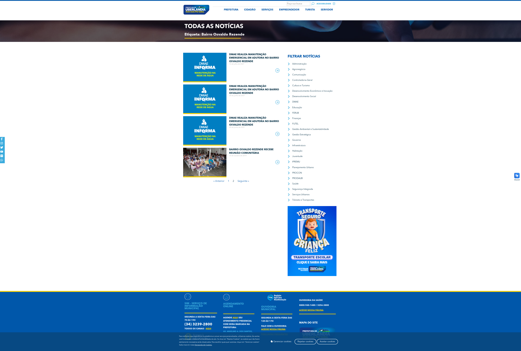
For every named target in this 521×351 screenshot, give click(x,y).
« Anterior (218, 181)
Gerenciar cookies (282, 342)
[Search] (313, 3)
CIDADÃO (250, 10)
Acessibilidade (324, 4)
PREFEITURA (231, 10)
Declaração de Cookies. (203, 345)
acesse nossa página (273, 329)
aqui (208, 329)
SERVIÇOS (267, 10)
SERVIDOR (327, 10)
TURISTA (310, 10)
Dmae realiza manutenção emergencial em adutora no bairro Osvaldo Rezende (254, 58)
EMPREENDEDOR (289, 10)
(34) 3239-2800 (198, 324)
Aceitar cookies (327, 342)
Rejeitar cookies (305, 342)
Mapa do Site (308, 323)
